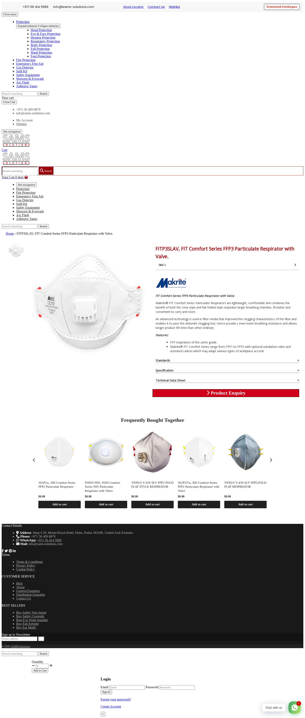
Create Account (111, 706)
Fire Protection (25, 60)
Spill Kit (21, 71)
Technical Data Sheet (170, 380)
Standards (163, 360)
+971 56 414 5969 (49, 540)
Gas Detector (24, 67)
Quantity (37, 662)
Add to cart (59, 504)
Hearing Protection (43, 37)
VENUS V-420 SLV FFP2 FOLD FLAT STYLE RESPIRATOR (152, 485)
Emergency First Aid (29, 63)
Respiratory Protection (45, 41)
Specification (164, 370)
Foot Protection (41, 56)
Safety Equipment (28, 75)
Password (152, 687)
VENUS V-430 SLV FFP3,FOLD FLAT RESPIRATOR (245, 485)
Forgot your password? (116, 699)
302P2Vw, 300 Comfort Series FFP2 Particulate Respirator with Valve (198, 486)
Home (10, 233)
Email (104, 687)
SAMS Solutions (20, 646)
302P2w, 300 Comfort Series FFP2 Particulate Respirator (57, 485)
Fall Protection (40, 49)
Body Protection (41, 45)
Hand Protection (41, 52)
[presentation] (34, 460)
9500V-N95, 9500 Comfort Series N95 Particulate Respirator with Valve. (102, 486)
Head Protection (41, 30)
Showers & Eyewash (30, 78)
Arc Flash (22, 82)
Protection (22, 21)
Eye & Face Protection (45, 34)
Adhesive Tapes (26, 86)
